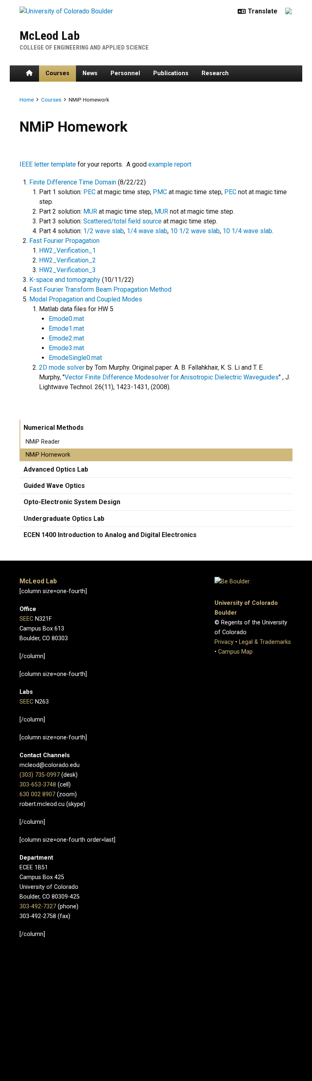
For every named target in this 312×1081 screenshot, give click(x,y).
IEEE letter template (48, 164)
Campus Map (235, 651)
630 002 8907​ (37, 794)
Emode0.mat (66, 319)
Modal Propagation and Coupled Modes (85, 299)
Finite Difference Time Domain (72, 182)
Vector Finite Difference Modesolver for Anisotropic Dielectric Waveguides (172, 377)
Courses (57, 73)
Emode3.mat (66, 348)
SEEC (26, 618)
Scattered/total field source (122, 221)
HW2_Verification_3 (67, 270)
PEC (90, 192)
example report (169, 164)
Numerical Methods (54, 427)
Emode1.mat (66, 328)
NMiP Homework (48, 454)
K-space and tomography (64, 280)
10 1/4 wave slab (247, 231)
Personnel (125, 73)
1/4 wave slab (147, 231)
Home (27, 99)
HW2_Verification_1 (67, 250)
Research (215, 73)
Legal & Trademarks (265, 642)
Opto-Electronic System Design (72, 502)
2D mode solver (61, 367)
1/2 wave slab (103, 231)
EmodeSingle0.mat (75, 358)
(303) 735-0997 (40, 774)
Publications (170, 73)
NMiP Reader (43, 441)
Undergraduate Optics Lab (64, 518)
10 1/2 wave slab (195, 231)
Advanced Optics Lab (56, 469)
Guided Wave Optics (54, 486)
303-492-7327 (38, 906)
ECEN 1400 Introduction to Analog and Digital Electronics (110, 535)
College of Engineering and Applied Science (84, 47)
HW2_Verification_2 (67, 260)
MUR (90, 211)
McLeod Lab (50, 35)
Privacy (224, 642)
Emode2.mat (66, 338)
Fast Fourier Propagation (64, 241)
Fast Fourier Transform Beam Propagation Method (100, 289)
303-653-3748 (38, 784)
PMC (161, 192)
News (90, 73)
